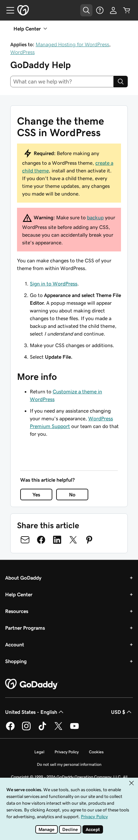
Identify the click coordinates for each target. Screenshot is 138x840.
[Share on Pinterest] (89, 540)
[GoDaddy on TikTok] (42, 729)
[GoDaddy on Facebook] (10, 729)
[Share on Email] (25, 540)
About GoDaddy (23, 577)
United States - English (31, 711)
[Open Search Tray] (86, 10)
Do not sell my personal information (69, 764)
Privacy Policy (67, 752)
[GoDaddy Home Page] (31, 684)
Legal (39, 752)
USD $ (118, 711)
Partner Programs (25, 627)
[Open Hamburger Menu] (7, 10)
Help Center (18, 594)
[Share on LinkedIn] (57, 540)
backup (95, 217)
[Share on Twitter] (73, 540)
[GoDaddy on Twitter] (58, 729)
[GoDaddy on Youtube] (74, 729)
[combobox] (62, 81)
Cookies (96, 752)
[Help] (100, 10)
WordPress (22, 52)
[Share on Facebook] (41, 540)
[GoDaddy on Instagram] (26, 729)
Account (14, 644)
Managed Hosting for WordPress (72, 44)
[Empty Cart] (126, 10)
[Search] (121, 81)
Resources (16, 611)
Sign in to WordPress (53, 283)
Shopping (16, 661)
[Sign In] (113, 10)
